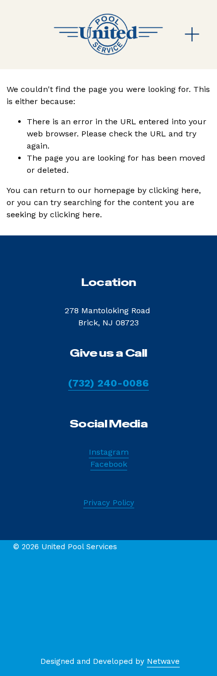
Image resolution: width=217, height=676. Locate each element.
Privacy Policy (108, 502)
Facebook (108, 464)
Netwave (163, 661)
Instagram (109, 452)
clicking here (174, 190)
